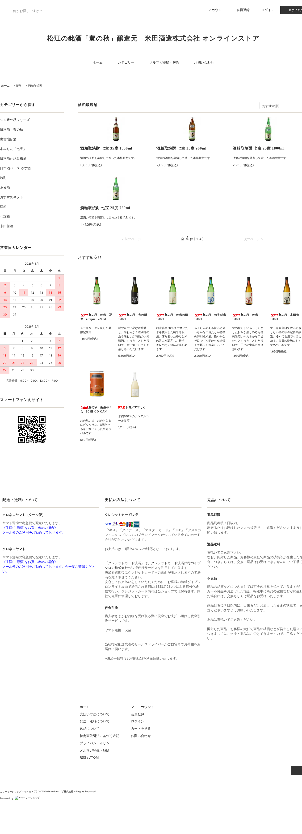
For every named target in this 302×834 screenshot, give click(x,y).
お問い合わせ (204, 62)
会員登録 (243, 10)
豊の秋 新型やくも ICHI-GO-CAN (96, 409)
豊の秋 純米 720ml (246, 317)
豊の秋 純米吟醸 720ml (172, 317)
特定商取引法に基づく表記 (99, 736)
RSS (83, 757)
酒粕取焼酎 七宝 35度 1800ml (106, 148)
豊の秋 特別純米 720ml (210, 317)
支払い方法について (94, 714)
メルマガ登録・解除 (164, 62)
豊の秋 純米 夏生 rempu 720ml (96, 317)
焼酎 (19, 85)
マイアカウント (142, 707)
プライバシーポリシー (96, 743)
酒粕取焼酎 (35, 85)
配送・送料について (94, 721)
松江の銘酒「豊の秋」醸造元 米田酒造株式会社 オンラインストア (153, 38)
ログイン (267, 10)
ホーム (98, 62)
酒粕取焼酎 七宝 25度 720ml (105, 208)
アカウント (216, 10)
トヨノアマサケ (135, 407)
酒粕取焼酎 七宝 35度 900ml (181, 148)
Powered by (6, 798)
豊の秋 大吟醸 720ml (134, 317)
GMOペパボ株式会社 (62, 791)
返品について (90, 728)
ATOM (94, 757)
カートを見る (141, 728)
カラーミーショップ (10, 791)
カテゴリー (126, 62)
